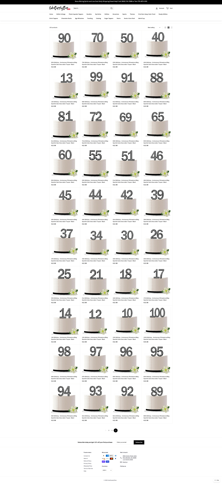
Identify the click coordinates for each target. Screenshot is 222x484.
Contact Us (87, 456)
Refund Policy (87, 461)
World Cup (141, 18)
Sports (124, 14)
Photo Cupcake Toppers (76, 14)
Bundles (89, 14)
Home (51, 14)
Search (86, 458)
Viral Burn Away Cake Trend (146, 14)
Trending (90, 18)
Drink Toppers (53, 18)
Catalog (98, 18)
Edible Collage (60, 14)
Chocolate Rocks (66, 18)
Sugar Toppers (108, 18)
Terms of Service (88, 468)
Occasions (116, 14)
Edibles (107, 14)
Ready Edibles (163, 14)
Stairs (119, 18)
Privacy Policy (87, 463)
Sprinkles (98, 14)
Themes (132, 14)
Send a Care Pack (129, 18)
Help (85, 471)
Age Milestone (79, 18)
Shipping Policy (88, 466)
